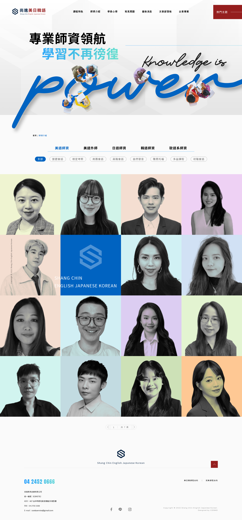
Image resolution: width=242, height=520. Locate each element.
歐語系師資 (178, 148)
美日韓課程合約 (191, 480)
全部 (40, 159)
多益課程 (178, 159)
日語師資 (119, 148)
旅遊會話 (57, 159)
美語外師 (91, 148)
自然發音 (138, 159)
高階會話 (118, 159)
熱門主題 (222, 12)
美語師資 (62, 148)
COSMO (214, 510)
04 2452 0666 (39, 482)
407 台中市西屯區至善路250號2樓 (43, 501)
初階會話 (198, 159)
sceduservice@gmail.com (42, 510)
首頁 (35, 135)
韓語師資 (148, 148)
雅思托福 (158, 159)
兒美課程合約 (212, 480)
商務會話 (98, 159)
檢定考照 (77, 159)
